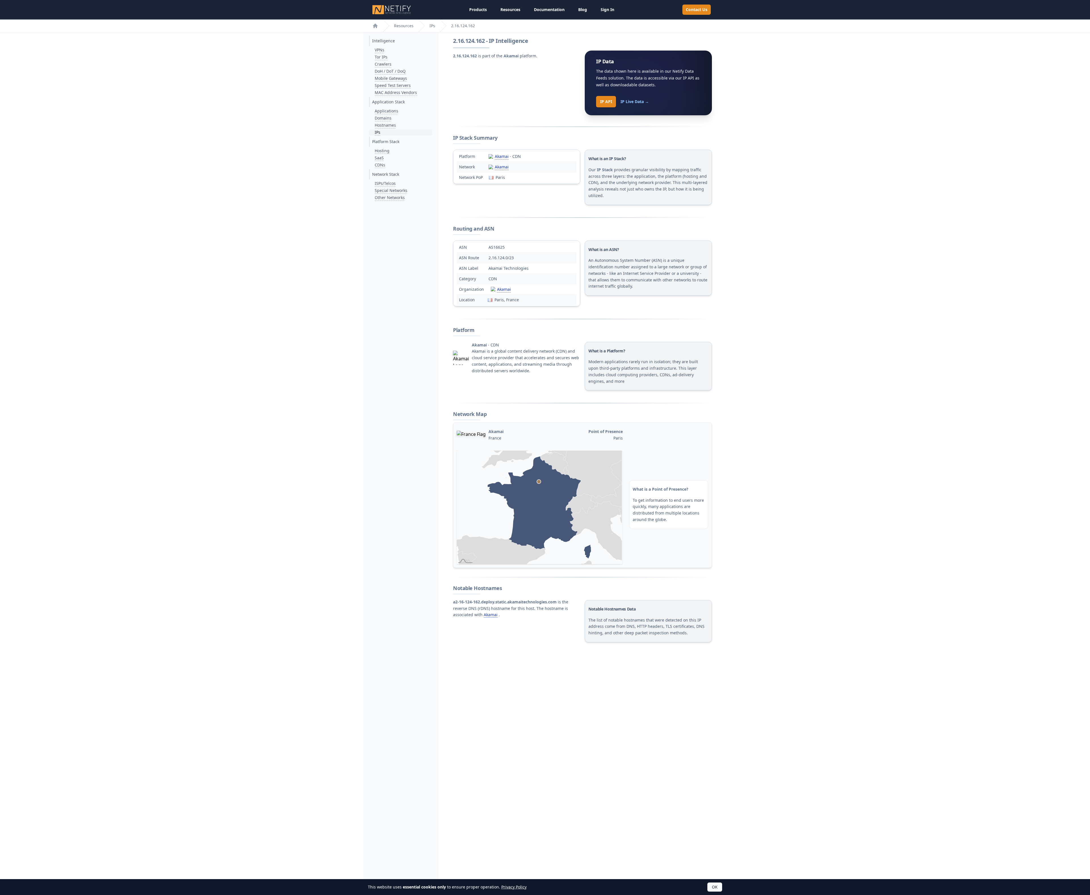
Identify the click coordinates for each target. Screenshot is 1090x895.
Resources (510, 9)
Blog (582, 9)
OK (715, 887)
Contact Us (696, 9)
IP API (606, 101)
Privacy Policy (514, 887)
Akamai (502, 156)
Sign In (607, 9)
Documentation (549, 9)
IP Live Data (635, 101)
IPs (432, 25)
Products (478, 9)
